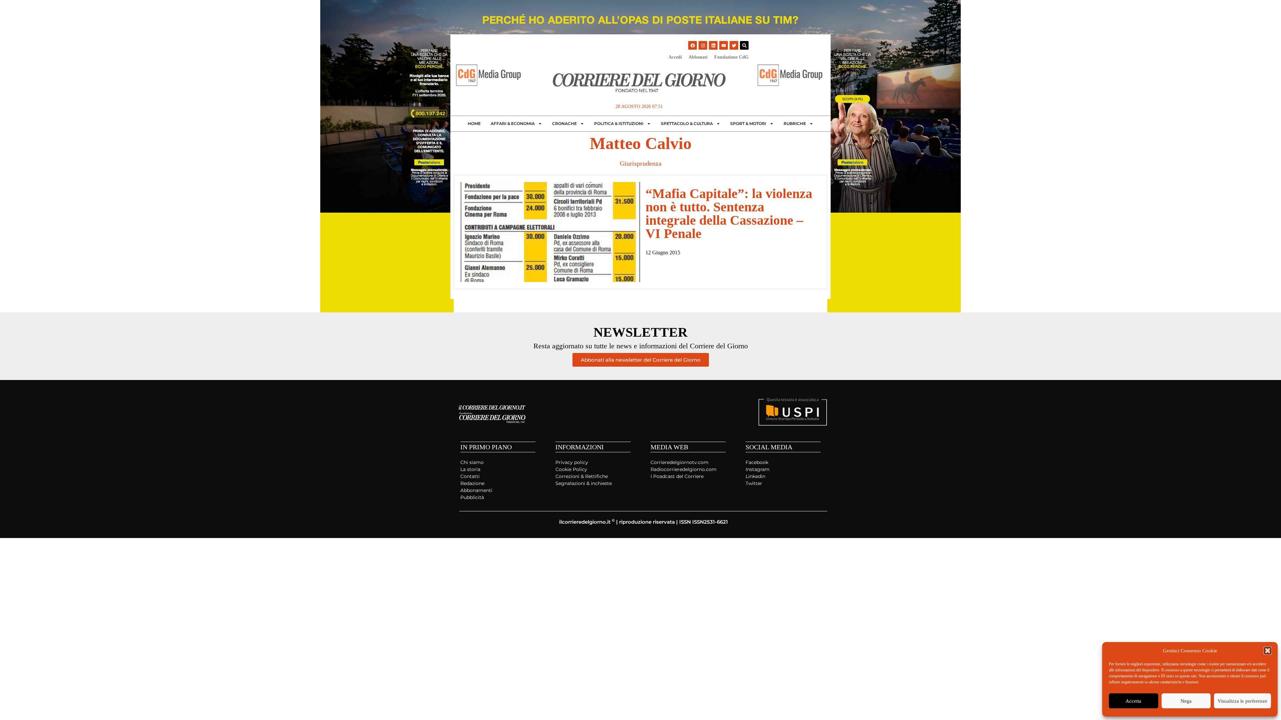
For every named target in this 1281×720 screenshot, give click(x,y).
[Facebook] (692, 45)
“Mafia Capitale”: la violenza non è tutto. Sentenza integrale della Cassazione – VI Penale (729, 213)
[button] (1267, 650)
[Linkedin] (713, 45)
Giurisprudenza (641, 163)
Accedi (675, 57)
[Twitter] (734, 45)
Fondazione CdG (731, 57)
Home (474, 123)
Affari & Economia (513, 123)
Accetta (1133, 701)
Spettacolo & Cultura (687, 123)
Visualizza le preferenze (1242, 701)
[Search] (744, 45)
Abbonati (698, 57)
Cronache (564, 123)
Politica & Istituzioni (619, 123)
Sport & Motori (748, 123)
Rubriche (795, 123)
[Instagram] (703, 45)
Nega (1186, 701)
